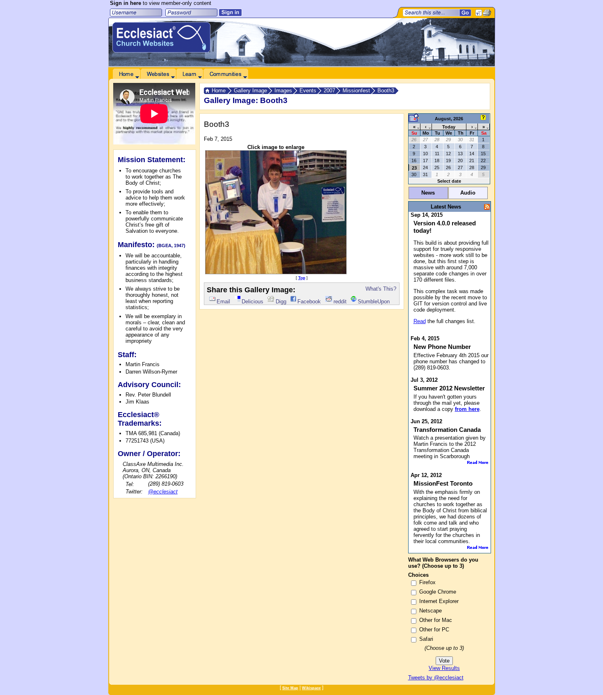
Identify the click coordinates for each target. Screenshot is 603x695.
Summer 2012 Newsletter (449, 388)
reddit (340, 301)
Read (419, 321)
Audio (467, 193)
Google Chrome (437, 592)
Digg (281, 301)
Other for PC (434, 629)
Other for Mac (435, 620)
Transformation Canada (447, 429)
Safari (426, 639)
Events (307, 90)
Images (283, 90)
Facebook (309, 301)
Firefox (427, 582)
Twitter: (134, 492)
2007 (329, 90)
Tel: (130, 484)
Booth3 (385, 90)
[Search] (465, 12)
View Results (444, 668)
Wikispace (311, 688)
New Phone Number (442, 346)
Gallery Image (250, 90)
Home (219, 90)
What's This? (380, 289)
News (428, 193)
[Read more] (478, 462)
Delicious (252, 301)
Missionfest (356, 90)
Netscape (430, 611)
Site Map (290, 688)
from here (467, 409)
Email (223, 301)
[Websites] (158, 74)
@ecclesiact (163, 492)
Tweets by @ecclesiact (436, 677)
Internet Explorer (439, 601)
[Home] (126, 74)
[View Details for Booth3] (276, 272)
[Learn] (189, 74)
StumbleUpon (374, 301)
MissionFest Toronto (443, 483)
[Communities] (225, 74)
